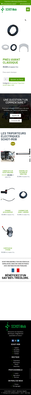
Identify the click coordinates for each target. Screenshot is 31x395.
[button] (28, 9)
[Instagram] (15, 341)
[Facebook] (13, 341)
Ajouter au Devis (17, 79)
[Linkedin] (18, 341)
